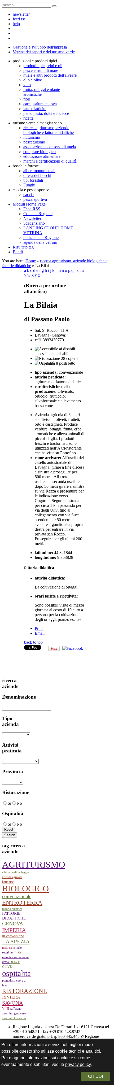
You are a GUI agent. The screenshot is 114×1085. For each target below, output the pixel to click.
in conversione (13, 936)
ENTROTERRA (22, 902)
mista (17, 952)
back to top (33, 642)
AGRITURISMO (33, 864)
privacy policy (78, 1064)
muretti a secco (11, 957)
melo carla (9, 947)
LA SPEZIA (15, 941)
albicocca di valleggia (15, 872)
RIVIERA (11, 997)
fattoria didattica (12, 909)
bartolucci (8, 882)
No (19, 803)
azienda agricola (12, 877)
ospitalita (16, 973)
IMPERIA (14, 930)
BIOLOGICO (25, 888)
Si (9, 803)
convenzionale (16, 896)
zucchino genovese (14, 1013)
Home (30, 261)
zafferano (15, 1008)
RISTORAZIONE (24, 990)
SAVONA (12, 1003)
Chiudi (95, 1076)
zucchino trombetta (14, 1018)
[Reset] (54, 6)
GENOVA (12, 923)
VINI (6, 1008)
